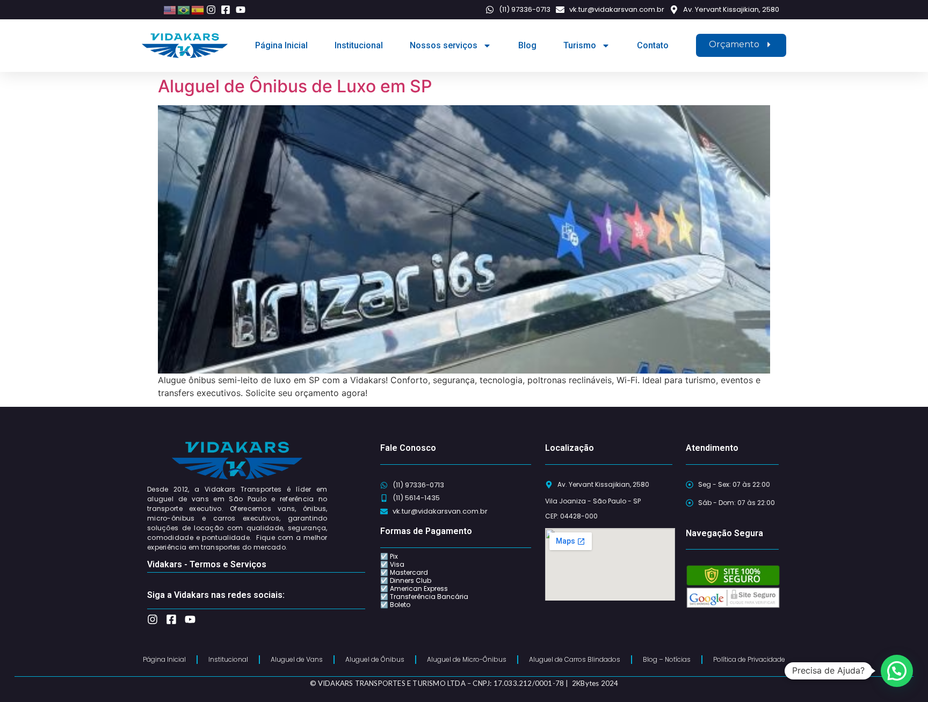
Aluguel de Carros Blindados (574, 659)
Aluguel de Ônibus (374, 659)
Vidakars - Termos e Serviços (206, 564)
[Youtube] (190, 619)
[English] (170, 9)
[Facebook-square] (171, 619)
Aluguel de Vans (297, 659)
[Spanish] (198, 9)
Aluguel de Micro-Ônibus (466, 659)
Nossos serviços (443, 45)
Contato (653, 45)
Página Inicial (281, 45)
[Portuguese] (184, 9)
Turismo (579, 45)
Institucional (359, 45)
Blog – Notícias (667, 659)
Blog (527, 45)
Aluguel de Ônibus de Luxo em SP (295, 86)
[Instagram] (152, 619)
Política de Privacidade (749, 659)
